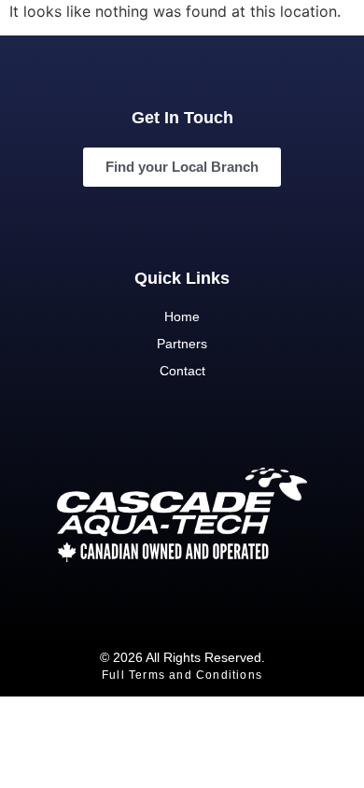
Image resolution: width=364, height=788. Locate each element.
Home (182, 316)
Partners (182, 343)
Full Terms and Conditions (182, 675)
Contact (182, 370)
